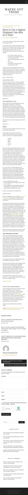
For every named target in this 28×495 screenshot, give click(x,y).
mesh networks (17, 294)
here (4, 152)
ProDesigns (16, 492)
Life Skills (17, 25)
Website (3, 399)
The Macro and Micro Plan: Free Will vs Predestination (12, 361)
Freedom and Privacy (8, 25)
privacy (20, 308)
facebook (14, 308)
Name (3, 392)
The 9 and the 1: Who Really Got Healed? (15, 365)
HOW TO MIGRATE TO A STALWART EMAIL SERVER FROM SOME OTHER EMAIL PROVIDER (13, 338)
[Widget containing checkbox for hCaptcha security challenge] (11, 408)
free (17, 308)
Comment (3, 376)
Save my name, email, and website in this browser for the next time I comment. (13, 403)
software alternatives (12, 309)
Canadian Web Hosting (16, 214)
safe (23, 308)
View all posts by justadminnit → (10, 355)
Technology (6, 27)
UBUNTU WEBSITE (7, 281)
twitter (18, 309)
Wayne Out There (14, 11)
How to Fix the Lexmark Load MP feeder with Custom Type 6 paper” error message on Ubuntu (13, 328)
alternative (8, 308)
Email (3, 395)
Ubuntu (11, 27)
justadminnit (6, 37)
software (5, 309)
